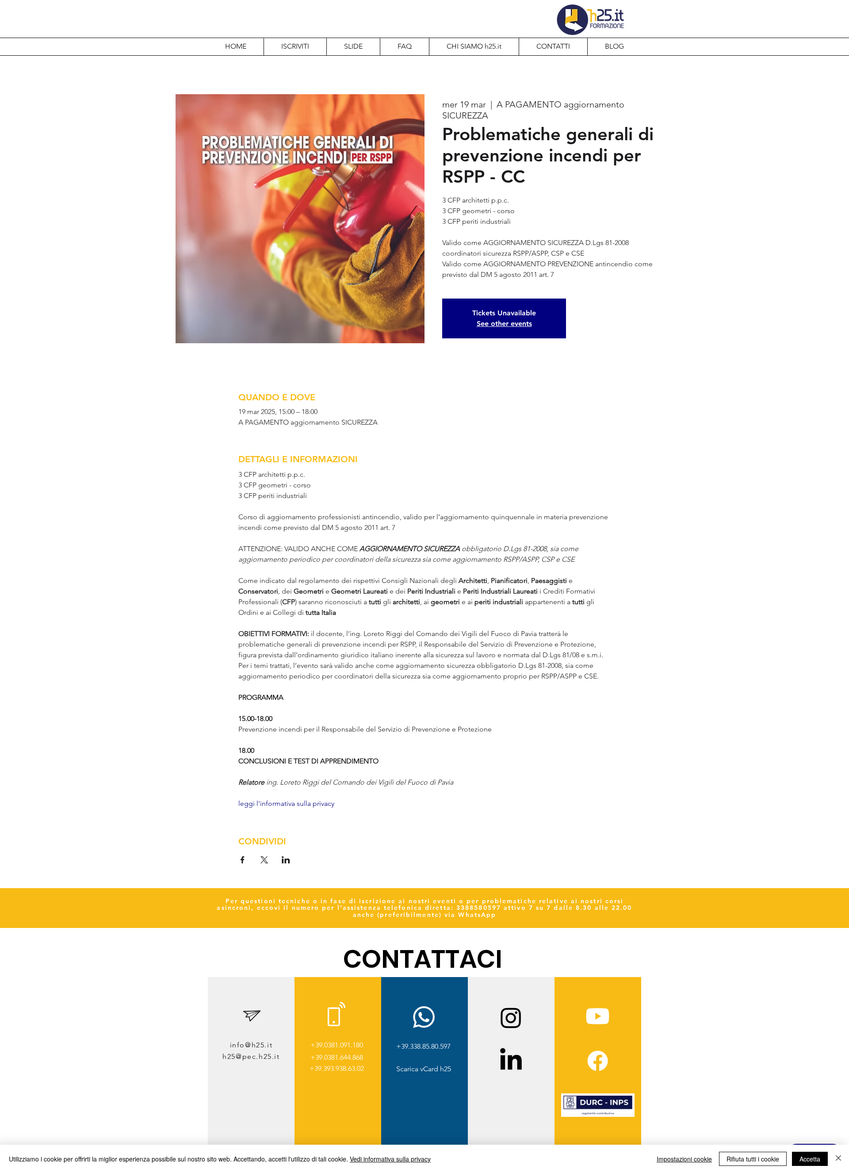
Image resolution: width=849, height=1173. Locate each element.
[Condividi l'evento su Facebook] (242, 859)
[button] (474, 46)
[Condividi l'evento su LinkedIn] (286, 859)
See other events (504, 323)
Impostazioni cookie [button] (684, 1158)
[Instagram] (510, 1017)
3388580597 (478, 908)
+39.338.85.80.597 (423, 1046)
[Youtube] (597, 1016)
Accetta (809, 1158)
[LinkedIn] (510, 1060)
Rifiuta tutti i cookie (753, 1158)
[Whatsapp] (423, 1017)
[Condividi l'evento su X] (264, 859)
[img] (598, 1115)
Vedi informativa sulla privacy (390, 1158)
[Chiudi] (838, 1159)
